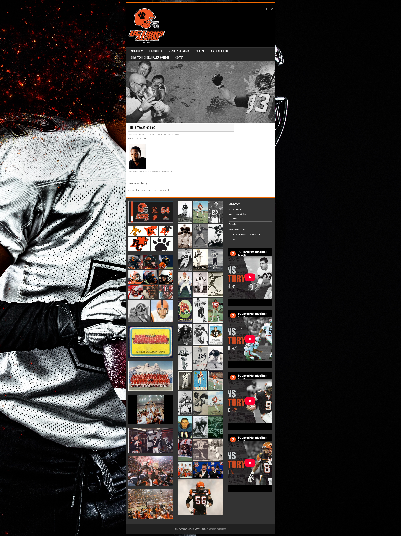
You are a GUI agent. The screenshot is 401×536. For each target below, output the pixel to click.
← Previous (133, 138)
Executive (199, 51)
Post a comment (135, 171)
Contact (179, 57)
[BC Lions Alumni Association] (146, 25)
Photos (234, 218)
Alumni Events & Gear (179, 51)
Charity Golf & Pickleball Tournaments (150, 57)
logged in (145, 190)
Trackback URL (167, 171)
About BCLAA (137, 51)
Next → (142, 138)
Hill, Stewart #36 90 (171, 134)
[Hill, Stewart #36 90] (137, 167)
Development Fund (219, 51)
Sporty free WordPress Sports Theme (190, 529)
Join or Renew (155, 51)
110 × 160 (156, 134)
